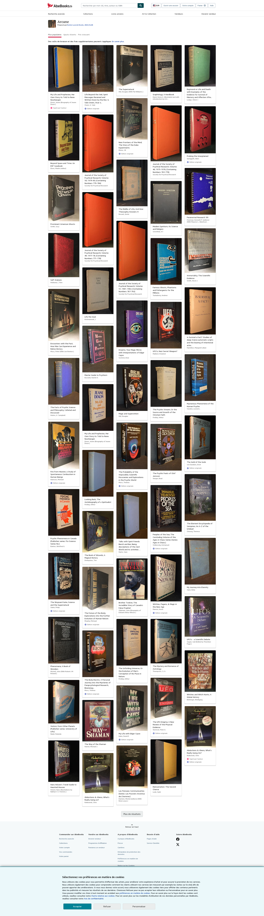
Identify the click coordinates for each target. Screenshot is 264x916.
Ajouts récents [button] (69, 34)
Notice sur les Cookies (126, 865)
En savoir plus (118, 41)
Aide (212, 5)
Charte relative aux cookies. (103, 896)
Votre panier (64, 856)
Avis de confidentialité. (94, 898)
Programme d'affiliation (97, 843)
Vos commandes (65, 852)
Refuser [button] (107, 906)
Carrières (121, 847)
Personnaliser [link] (139, 906)
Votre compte (187, 5)
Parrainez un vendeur (96, 847)
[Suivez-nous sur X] (177, 844)
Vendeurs (179, 14)
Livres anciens (117, 14)
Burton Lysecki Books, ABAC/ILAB (80, 25)
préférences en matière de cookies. (134, 893)
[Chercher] (141, 5)
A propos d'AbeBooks (126, 839)
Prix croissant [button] (84, 34)
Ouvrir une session (170, 5)
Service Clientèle (153, 843)
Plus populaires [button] (54, 34)
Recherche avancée (56, 14)
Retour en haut (132, 827)
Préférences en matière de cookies (128, 860)
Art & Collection (149, 14)
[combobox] (109, 5)
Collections (88, 14)
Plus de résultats (132, 814)
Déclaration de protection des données (129, 853)
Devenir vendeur (209, 14)
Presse (120, 843)
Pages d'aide (152, 839)
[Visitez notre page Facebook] (177, 839)
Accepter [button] (77, 906)
